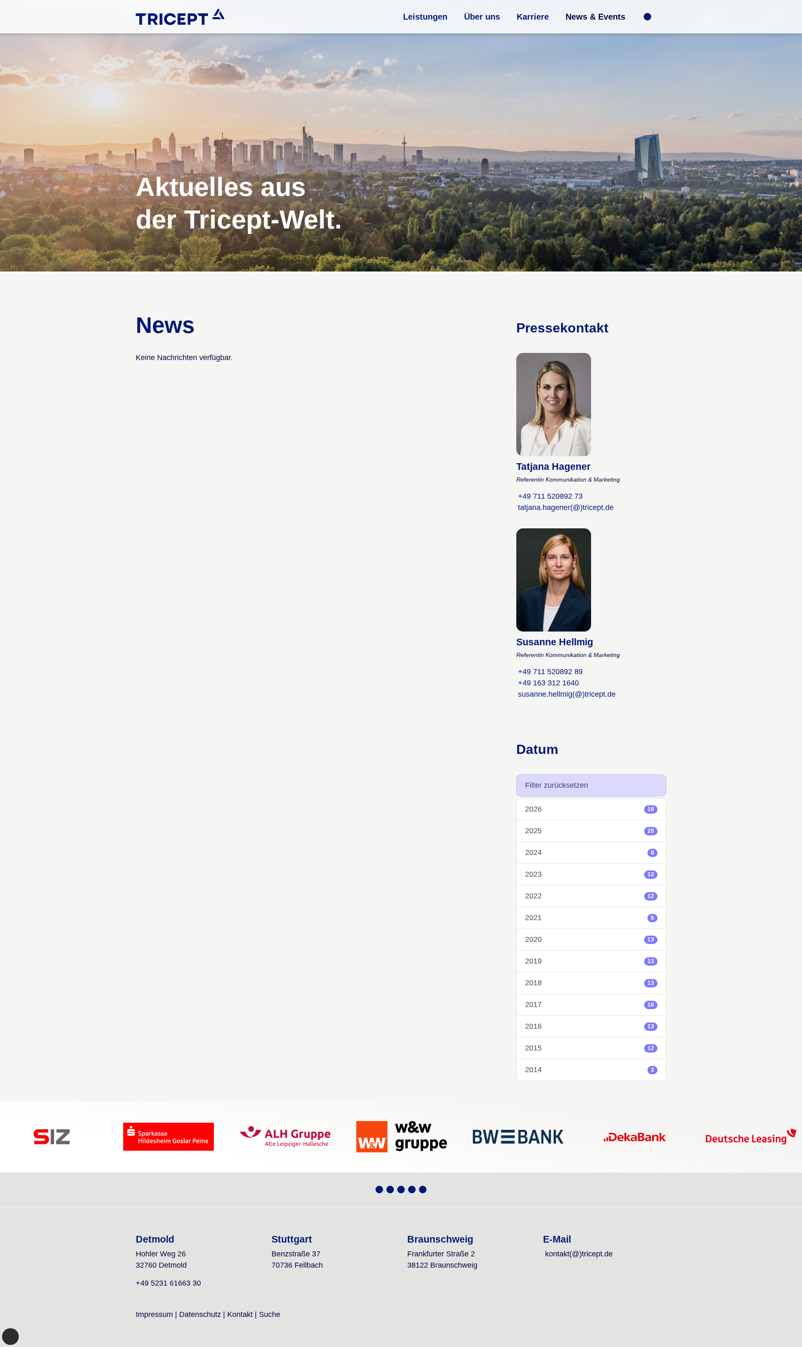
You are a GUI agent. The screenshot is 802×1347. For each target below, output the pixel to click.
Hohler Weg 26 (161, 1254)
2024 (589, 852)
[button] (425, 16)
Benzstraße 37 (296, 1254)
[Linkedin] (422, 1189)
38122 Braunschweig (442, 1265)
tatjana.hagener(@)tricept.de (566, 507)
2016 (589, 1026)
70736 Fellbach (297, 1265)
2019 (589, 961)
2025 (589, 831)
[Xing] (379, 1189)
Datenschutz (200, 1314)
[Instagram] (401, 1189)
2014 (589, 1069)
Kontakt (240, 1314)
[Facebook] (412, 1189)
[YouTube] (390, 1189)
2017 (589, 1004)
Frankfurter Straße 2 (441, 1254)
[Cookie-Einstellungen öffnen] (10, 1336)
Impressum (154, 1314)
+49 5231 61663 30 (168, 1283)
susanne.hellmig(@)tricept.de (567, 694)
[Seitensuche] (659, 16)
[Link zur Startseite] (180, 16)
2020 (589, 939)
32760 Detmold (161, 1265)
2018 (589, 983)
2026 (589, 809)
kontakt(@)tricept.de (579, 1254)
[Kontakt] (647, 16)
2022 (589, 896)
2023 (589, 874)
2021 (589, 917)
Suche (269, 1314)
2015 (589, 1048)
